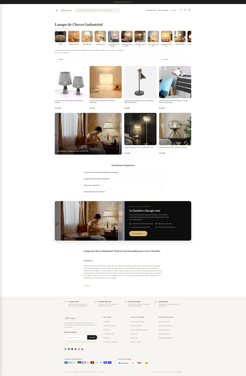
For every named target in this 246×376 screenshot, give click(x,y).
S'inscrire (92, 337)
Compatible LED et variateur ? (94, 192)
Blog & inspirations (164, 330)
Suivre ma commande (138, 321)
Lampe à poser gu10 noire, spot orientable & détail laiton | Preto (138, 101)
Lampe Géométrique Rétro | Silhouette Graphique (102, 101)
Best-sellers (163, 10)
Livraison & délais (136, 325)
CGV (66, 371)
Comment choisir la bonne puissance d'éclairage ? (101, 172)
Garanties (134, 334)
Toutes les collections (110, 342)
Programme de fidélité (165, 338)
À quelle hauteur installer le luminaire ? (97, 179)
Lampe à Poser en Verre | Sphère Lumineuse (173, 147)
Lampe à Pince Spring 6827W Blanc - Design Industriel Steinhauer (173, 101)
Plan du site (101, 371)
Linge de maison (108, 334)
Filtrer (61, 59)
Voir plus (87, 285)
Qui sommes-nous (164, 321)
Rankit (179, 371)
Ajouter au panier (71, 95)
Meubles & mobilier (109, 325)
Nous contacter (136, 342)
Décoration (107, 330)
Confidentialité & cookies (88, 371)
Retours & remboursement (139, 330)
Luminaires (106, 321)
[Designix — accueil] (66, 10)
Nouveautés (151, 10)
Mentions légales (74, 371)
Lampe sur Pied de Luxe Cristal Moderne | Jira (138, 147)
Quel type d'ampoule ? (92, 185)
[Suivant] (190, 36)
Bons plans (107, 338)
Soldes (173, 10)
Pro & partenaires (164, 334)
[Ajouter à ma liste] (84, 68)
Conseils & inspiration (165, 325)
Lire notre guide (137, 233)
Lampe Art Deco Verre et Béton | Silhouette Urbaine (69, 101)
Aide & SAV (134, 338)
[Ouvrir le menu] (57, 10)
